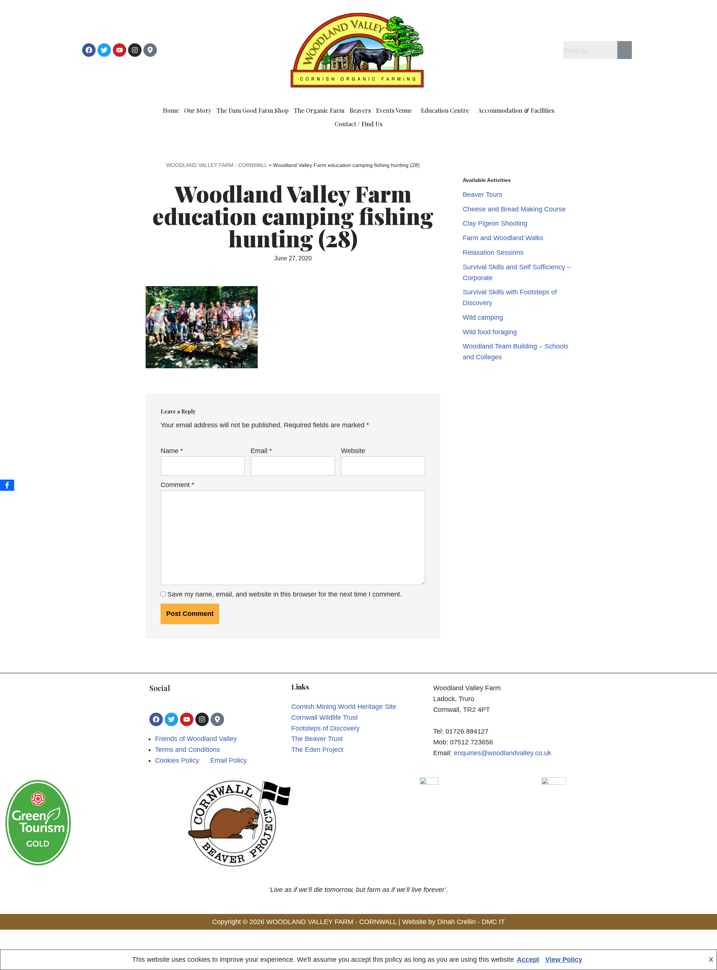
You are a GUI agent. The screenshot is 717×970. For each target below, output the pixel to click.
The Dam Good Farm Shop (253, 110)
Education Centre (445, 110)
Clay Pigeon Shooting (495, 223)
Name (172, 451)
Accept (528, 959)
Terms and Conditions (187, 749)
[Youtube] (119, 50)
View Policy (563, 959)
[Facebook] (89, 50)
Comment (177, 485)
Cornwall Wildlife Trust (324, 717)
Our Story (197, 110)
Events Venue (394, 110)
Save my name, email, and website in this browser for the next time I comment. (284, 594)
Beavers (360, 110)
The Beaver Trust (317, 739)
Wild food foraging (490, 332)
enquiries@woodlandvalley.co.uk (502, 753)
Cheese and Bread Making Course (514, 209)
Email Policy (228, 760)
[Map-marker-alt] (150, 50)
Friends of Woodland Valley (196, 739)
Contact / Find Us (358, 124)
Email (261, 451)
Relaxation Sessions (493, 252)
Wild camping (483, 317)
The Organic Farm (319, 110)
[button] (395, 110)
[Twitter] (104, 50)
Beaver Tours (482, 194)
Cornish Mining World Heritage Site (343, 706)
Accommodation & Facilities (516, 110)
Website (353, 451)
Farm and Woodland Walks (503, 238)
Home (171, 110)
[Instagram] (135, 50)
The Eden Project (317, 749)
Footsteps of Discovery (325, 728)
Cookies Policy (177, 760)
